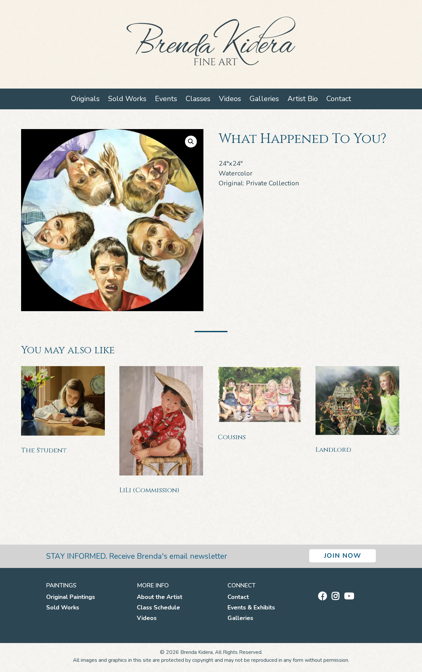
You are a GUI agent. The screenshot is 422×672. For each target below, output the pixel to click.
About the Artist (159, 597)
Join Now (342, 555)
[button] (191, 142)
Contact (338, 99)
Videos (230, 99)
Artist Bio (302, 99)
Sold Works (127, 99)
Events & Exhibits (251, 607)
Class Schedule (158, 607)
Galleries (264, 99)
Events (166, 99)
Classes (198, 99)
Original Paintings (70, 597)
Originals (85, 99)
